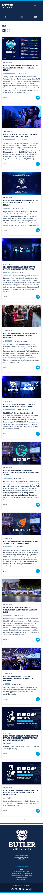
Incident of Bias (21, 877)
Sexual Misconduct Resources (22, 875)
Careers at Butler (21, 866)
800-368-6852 (21, 859)
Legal (21, 869)
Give (36, 17)
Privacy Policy (21, 879)
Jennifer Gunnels (8, 615)
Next (24, 819)
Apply (7, 17)
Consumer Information (21, 871)
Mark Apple (7, 208)
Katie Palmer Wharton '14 (10, 73)
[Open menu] (35, 6)
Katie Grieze (7, 684)
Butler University (8, 341)
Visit (21, 17)
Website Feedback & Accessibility (21, 873)
